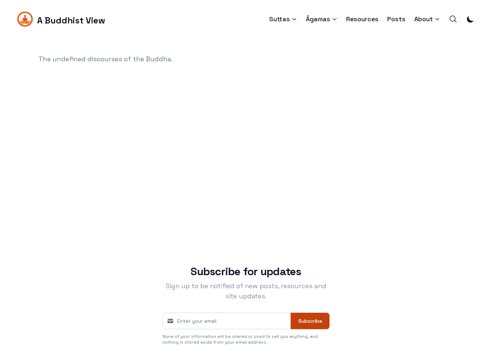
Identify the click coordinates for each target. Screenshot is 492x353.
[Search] (453, 19)
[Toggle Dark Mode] (470, 19)
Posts (396, 19)
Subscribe (310, 321)
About (423, 19)
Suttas (279, 19)
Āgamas (318, 19)
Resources (362, 19)
